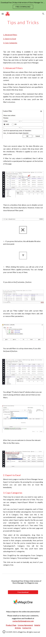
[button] (2, 14)
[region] (23, 5)
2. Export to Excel (9, 39)
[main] (23, 22)
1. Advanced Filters (10, 35)
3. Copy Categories (10, 43)
